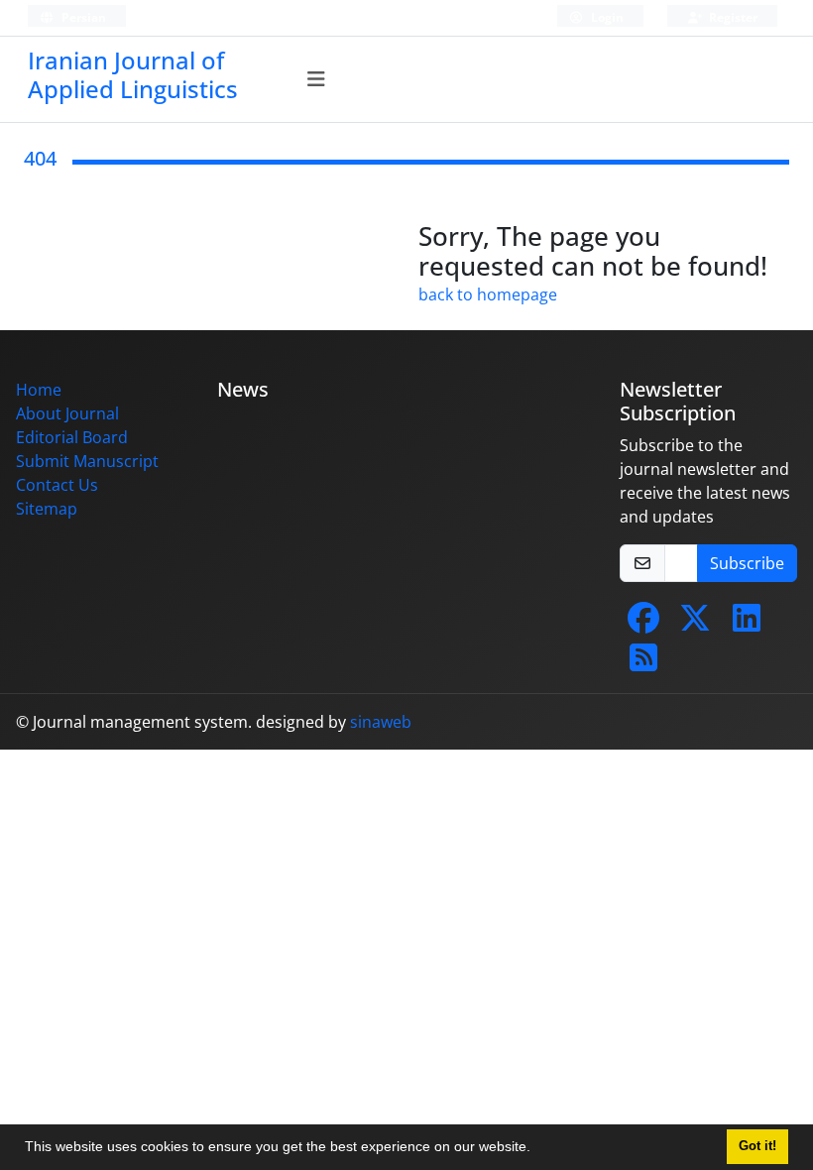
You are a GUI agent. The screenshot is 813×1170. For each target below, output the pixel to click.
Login (606, 17)
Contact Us (57, 485)
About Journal (67, 413)
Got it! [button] (757, 1146)
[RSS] (643, 663)
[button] (537, 1149)
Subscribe (747, 563)
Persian (82, 17)
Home (38, 390)
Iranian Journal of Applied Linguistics (133, 74)
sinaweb (380, 722)
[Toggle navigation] (316, 79)
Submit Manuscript (87, 461)
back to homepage (487, 294)
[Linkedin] (746, 624)
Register (731, 17)
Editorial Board (72, 437)
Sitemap (46, 509)
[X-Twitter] (695, 624)
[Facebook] (643, 624)
